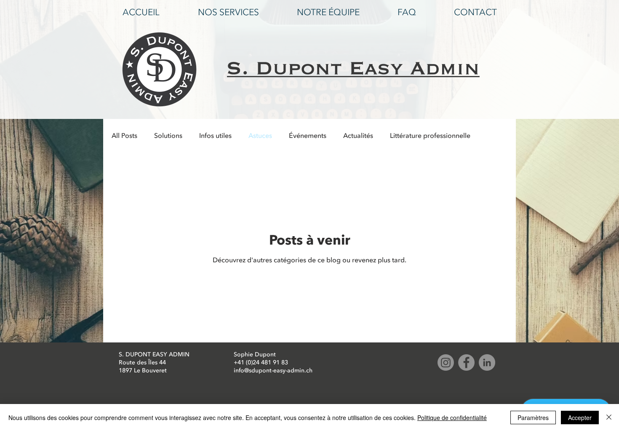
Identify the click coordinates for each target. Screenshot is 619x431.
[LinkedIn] (487, 362)
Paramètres (533, 417)
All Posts (124, 135)
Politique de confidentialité (452, 417)
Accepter (580, 417)
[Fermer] (609, 417)
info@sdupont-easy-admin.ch (273, 370)
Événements (307, 135)
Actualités (358, 135)
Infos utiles (215, 135)
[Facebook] (466, 362)
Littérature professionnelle (430, 135)
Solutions (168, 135)
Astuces (260, 135)
